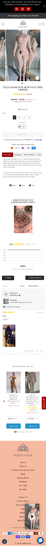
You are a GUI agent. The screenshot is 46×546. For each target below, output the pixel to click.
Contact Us (22, 497)
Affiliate (23, 513)
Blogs (23, 474)
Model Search (23, 520)
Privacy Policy (23, 501)
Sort (23, 286)
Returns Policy (23, 478)
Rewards (22, 517)
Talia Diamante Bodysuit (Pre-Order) (20, 302)
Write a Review (37, 278)
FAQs (23, 509)
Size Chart (23, 485)
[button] (23, 94)
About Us (23, 466)
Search (23, 462)
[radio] (14, 117)
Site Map (23, 489)
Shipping (16, 101)
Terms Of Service (23, 505)
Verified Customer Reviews (23, 470)
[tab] (7, 154)
